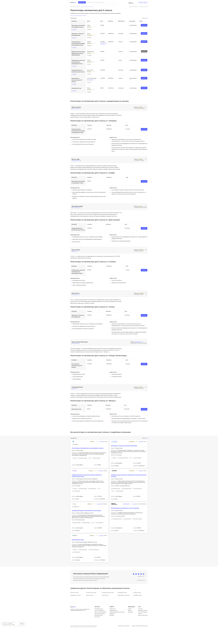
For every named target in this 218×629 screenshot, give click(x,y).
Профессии (112, 613)
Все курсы (83, 2)
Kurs (73, 2)
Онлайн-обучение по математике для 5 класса (86, 510)
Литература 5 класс (122, 592)
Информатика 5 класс (75, 595)
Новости (130, 608)
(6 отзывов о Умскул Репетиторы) (138, 343)
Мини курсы (97, 616)
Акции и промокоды (131, 2)
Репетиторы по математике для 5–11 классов (125, 508)
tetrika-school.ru (75, 108)
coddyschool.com (76, 160)
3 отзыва (88, 64)
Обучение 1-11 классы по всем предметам (124, 445)
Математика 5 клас (78, 539)
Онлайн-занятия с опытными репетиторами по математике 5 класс (87, 475)
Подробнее (74, 29)
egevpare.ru (74, 251)
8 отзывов (89, 37)
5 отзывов (89, 73)
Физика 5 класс (89, 595)
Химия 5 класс (105, 595)
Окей (22, 623)
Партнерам (130, 612)
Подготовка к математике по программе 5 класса (87, 448)
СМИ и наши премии (142, 612)
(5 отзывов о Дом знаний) (140, 207)
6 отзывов (89, 82)
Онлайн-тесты (113, 608)
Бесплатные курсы (99, 615)
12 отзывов (89, 45)
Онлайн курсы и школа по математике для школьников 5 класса (128, 475)
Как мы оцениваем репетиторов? (78, 15)
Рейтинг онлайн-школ (143, 615)
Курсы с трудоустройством (100, 612)
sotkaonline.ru (75, 294)
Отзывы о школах (143, 2)
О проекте (140, 608)
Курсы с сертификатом (99, 610)
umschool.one (75, 343)
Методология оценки (142, 610)
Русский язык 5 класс (91, 592)
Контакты (140, 613)
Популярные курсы (99, 608)
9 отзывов (89, 29)
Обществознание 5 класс (124, 595)
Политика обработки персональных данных (140, 625)
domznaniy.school (76, 207)
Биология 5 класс (74, 592)
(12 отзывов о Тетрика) (139, 108)
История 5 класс (137, 592)
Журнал (129, 610)
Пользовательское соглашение (123, 625)
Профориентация (113, 610)
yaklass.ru (74, 388)
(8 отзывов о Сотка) (138, 294)
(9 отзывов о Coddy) (139, 160)
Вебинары (112, 615)
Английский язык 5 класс (108, 592)
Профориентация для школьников (117, 612)
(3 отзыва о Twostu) (138, 250)
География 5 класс (137, 595)
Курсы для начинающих (100, 613)
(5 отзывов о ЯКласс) (139, 388)
